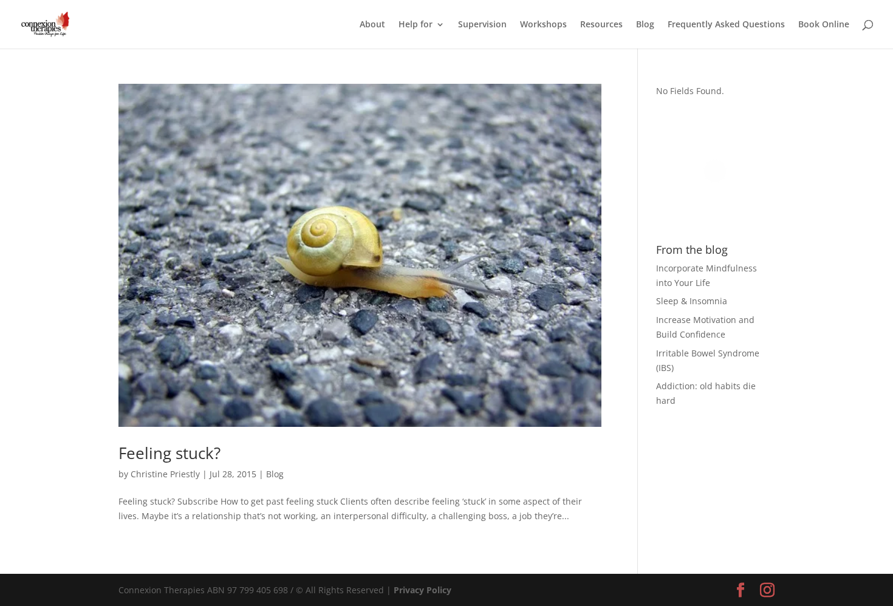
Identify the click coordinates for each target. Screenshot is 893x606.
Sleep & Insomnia (691, 301)
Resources (601, 25)
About (372, 25)
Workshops (543, 25)
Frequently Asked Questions (726, 25)
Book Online (823, 25)
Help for (416, 25)
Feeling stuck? (169, 453)
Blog (645, 25)
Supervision (482, 25)
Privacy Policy (422, 590)
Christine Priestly (165, 474)
